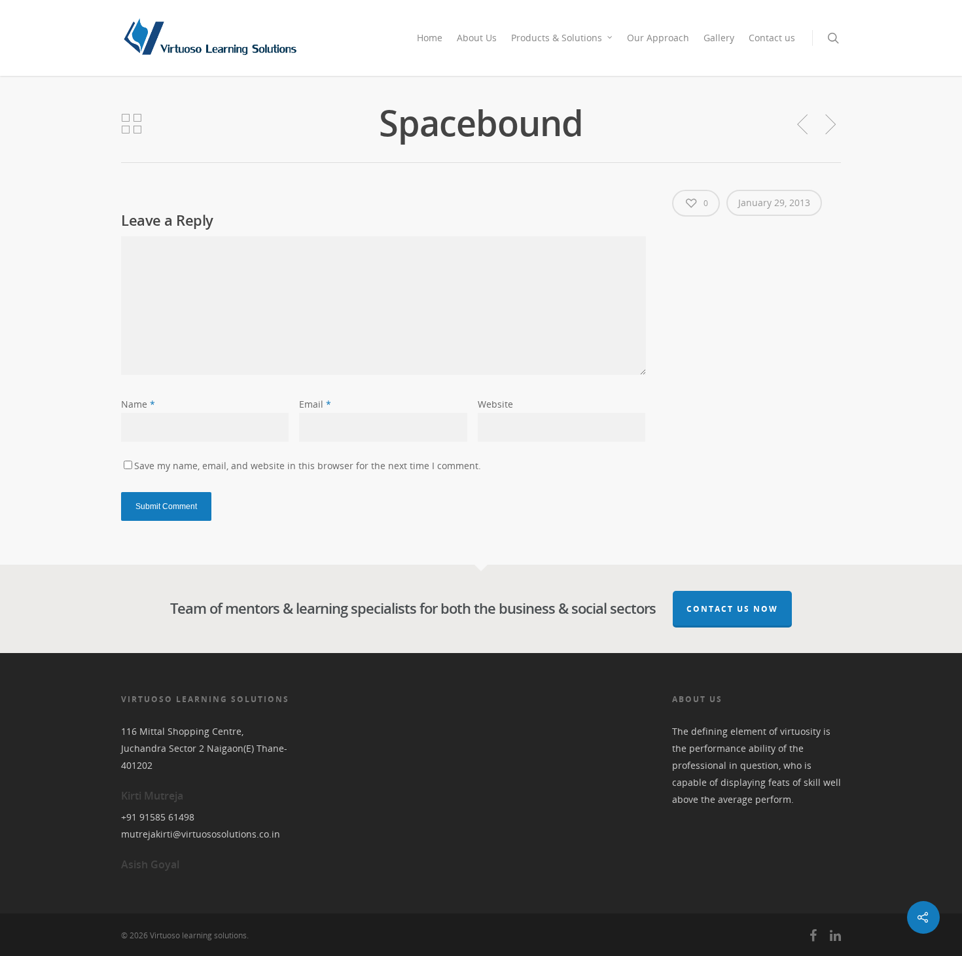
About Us (477, 37)
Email (315, 404)
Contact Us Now (732, 608)
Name (138, 404)
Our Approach (658, 37)
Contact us (772, 37)
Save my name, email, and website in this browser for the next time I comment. (307, 465)
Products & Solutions (556, 37)
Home (429, 37)
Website (495, 404)
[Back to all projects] (131, 124)
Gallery (719, 37)
